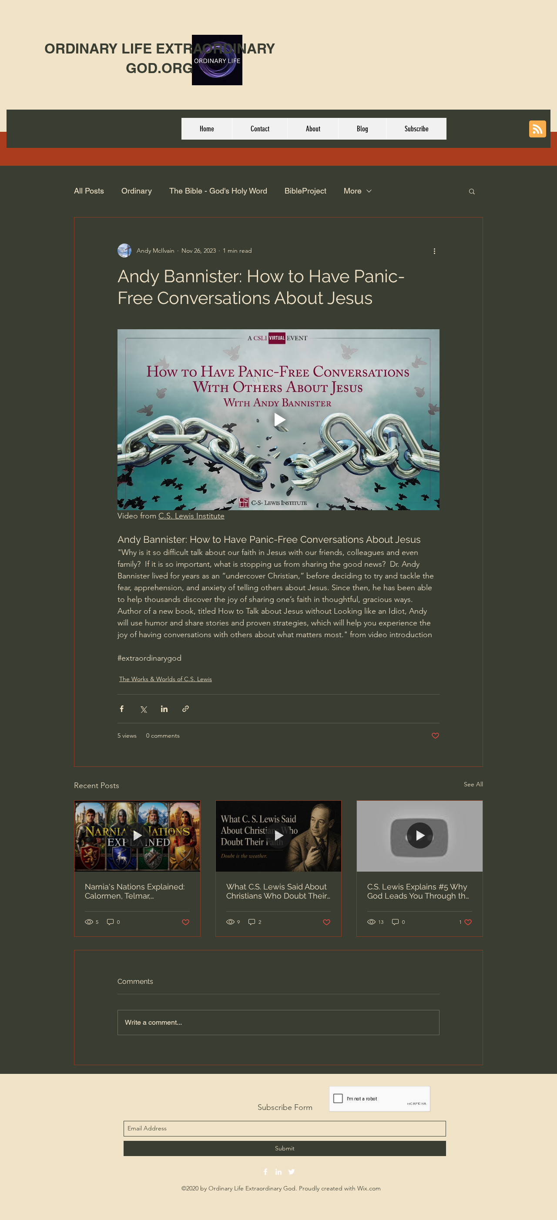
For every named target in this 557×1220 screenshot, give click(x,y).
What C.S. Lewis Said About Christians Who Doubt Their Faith (276, 891)
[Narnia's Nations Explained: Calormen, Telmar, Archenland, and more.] (137, 836)
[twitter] (291, 1171)
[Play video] (278, 419)
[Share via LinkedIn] (164, 709)
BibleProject (305, 190)
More (353, 190)
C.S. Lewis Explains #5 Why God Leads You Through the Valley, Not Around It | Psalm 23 (419, 891)
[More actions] (434, 250)
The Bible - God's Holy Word (218, 190)
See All (473, 784)
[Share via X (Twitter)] (143, 709)
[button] (472, 190)
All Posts (89, 190)
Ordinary (136, 190)
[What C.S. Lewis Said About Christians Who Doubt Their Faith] (279, 836)
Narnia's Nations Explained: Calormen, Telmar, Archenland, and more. (135, 891)
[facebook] (265, 1171)
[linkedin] (278, 1171)
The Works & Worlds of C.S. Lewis (165, 679)
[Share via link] (185, 709)
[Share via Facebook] (121, 709)
